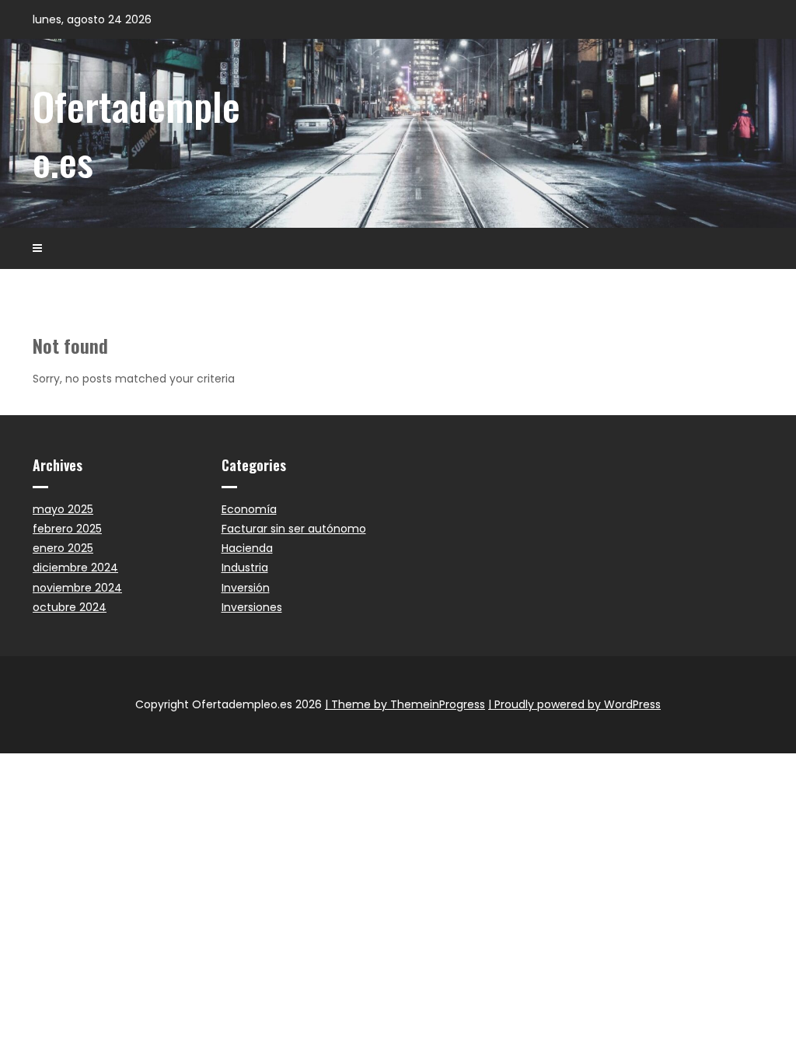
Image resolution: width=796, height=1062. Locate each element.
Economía (249, 509)
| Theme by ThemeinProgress (405, 704)
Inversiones (252, 607)
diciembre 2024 (75, 567)
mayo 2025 (63, 509)
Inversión (246, 588)
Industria (245, 567)
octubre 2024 (69, 607)
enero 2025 (63, 548)
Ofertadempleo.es (136, 132)
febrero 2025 (67, 528)
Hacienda (247, 548)
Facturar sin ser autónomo (294, 528)
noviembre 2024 (77, 588)
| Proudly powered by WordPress (574, 704)
